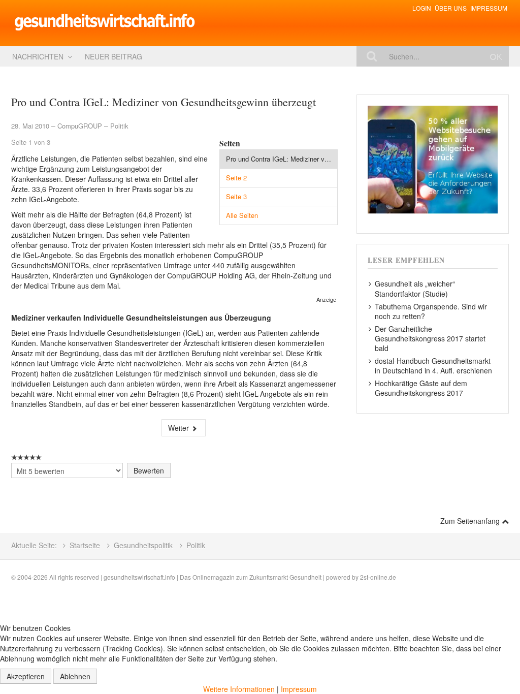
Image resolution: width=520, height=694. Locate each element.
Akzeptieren (26, 676)
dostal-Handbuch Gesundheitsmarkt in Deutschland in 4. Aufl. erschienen (433, 365)
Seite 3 (236, 196)
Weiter (179, 428)
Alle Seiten (242, 215)
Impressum (488, 8)
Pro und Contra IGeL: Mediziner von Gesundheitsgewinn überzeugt (282, 159)
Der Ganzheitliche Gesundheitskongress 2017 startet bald (430, 338)
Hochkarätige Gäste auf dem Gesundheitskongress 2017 (421, 388)
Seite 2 (236, 177)
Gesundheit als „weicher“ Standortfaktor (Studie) (415, 288)
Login (421, 8)
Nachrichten (37, 56)
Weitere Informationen (239, 689)
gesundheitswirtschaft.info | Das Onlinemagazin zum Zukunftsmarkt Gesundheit (212, 577)
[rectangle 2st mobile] (433, 158)
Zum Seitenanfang (471, 521)
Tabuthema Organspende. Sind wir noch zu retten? (431, 311)
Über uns (451, 8)
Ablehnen (75, 676)
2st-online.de (378, 577)
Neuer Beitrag (113, 56)
